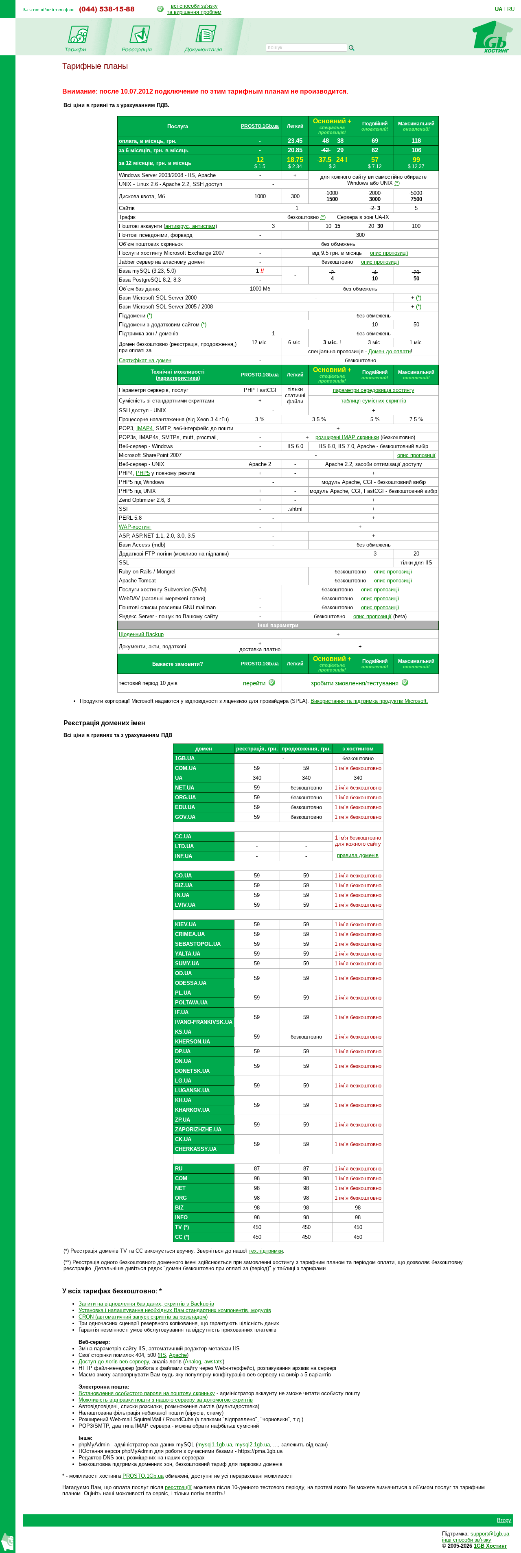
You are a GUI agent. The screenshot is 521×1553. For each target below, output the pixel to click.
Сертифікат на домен (145, 360)
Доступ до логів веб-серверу (114, 1361)
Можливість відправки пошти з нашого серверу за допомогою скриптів (166, 1400)
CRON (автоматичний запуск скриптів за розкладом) (143, 1317)
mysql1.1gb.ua (214, 1444)
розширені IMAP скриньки (347, 437)
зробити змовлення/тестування (354, 683)
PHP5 (143, 473)
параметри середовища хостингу (373, 390)
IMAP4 (144, 428)
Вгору (504, 1520)
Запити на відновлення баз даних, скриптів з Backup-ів (146, 1304)
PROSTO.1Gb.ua (260, 126)
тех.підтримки (266, 1251)
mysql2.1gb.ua (252, 1444)
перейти (254, 683)
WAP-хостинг (135, 527)
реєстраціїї (178, 1487)
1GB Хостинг (490, 1546)
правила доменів (358, 855)
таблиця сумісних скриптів (373, 401)
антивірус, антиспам (190, 226)
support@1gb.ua (490, 1534)
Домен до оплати (389, 351)
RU (510, 9)
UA (498, 9)
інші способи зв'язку (466, 1540)
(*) (397, 183)
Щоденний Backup (141, 634)
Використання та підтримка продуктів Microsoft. (369, 701)
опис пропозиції (389, 253)
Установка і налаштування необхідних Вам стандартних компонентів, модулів (175, 1310)
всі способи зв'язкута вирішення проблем (194, 9)
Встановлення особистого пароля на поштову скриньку (147, 1393)
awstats (213, 1361)
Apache (178, 1355)
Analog (193, 1361)
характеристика (178, 378)
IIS (162, 1355)
